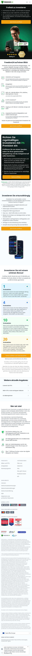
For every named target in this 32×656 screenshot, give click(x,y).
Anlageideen (4, 466)
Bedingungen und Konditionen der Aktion (16, 358)
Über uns (19, 463)
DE (27, 2)
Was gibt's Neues (21, 471)
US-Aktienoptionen (8, 395)
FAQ (18, 468)
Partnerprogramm (6, 468)
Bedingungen (4, 182)
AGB (2, 493)
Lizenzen (3, 483)
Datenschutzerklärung (7, 491)
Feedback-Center (21, 473)
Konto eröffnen (16, 177)
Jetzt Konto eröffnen (16, 22)
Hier (10, 652)
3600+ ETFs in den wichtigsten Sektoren (13, 390)
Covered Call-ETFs (7, 385)
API (18, 476)
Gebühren (20, 466)
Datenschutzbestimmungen (8, 485)
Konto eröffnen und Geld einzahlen (16, 355)
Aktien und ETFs (5, 463)
